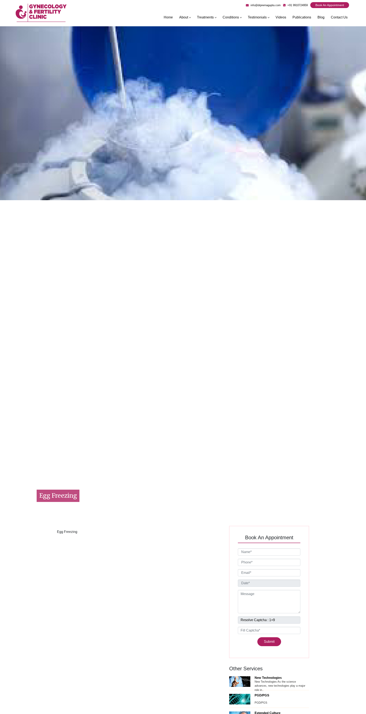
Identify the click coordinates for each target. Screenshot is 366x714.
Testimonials (257, 17)
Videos (281, 17)
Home (168, 17)
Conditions (231, 17)
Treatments (205, 17)
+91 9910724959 (297, 5)
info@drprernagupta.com (265, 5)
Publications (302, 17)
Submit (269, 641)
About (183, 17)
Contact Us (339, 17)
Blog (320, 17)
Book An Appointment (329, 5)
